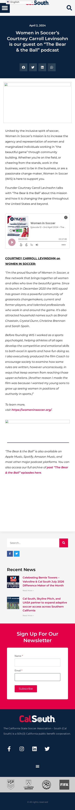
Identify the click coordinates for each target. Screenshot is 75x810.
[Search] (63, 543)
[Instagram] (21, 749)
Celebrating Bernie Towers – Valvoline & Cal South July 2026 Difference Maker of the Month (43, 581)
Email (18, 670)
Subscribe (26, 688)
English (14, 2)
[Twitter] (47, 749)
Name (19, 656)
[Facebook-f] (9, 749)
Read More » (28, 590)
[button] (5, 8)
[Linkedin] (34, 749)
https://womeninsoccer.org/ (32, 410)
